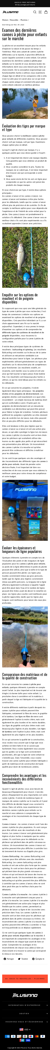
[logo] (10, 12)
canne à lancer (19, 214)
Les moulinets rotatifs (27, 367)
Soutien (24, 1013)
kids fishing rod (7, 25)
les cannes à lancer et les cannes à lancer (20, 196)
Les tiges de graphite (11, 725)
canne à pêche (8, 798)
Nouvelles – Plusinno (18, 20)
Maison (5, 20)
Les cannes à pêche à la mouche (16, 435)
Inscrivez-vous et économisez (24, 1022)
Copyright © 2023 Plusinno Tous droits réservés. (25, 1048)
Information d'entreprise (24, 1005)
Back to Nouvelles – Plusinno (27, 978)
